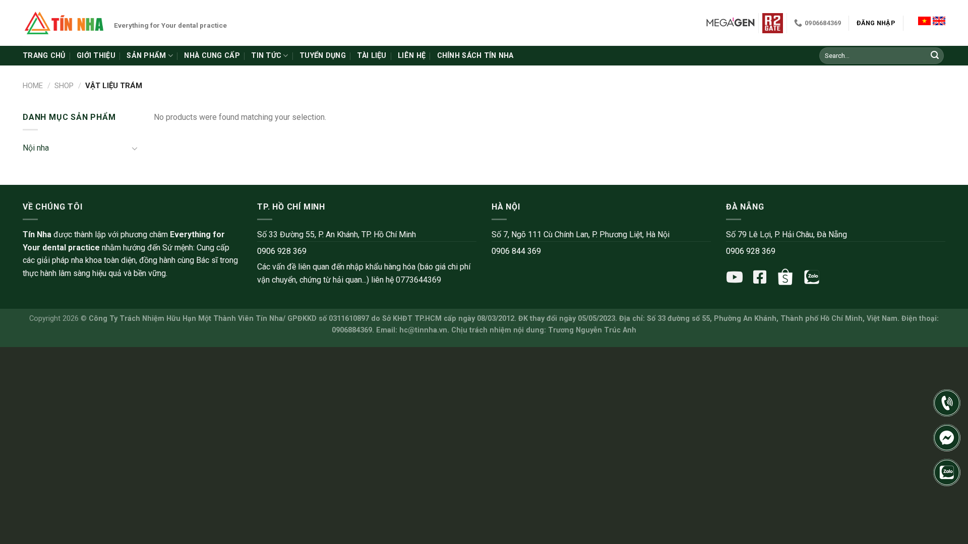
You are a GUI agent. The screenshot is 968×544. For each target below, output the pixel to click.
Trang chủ (44, 55)
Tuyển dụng (322, 55)
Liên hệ (412, 55)
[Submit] (934, 55)
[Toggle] (135, 148)
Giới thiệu (96, 55)
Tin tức (266, 55)
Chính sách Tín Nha (475, 55)
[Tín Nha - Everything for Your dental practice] (64, 23)
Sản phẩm (146, 55)
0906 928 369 (282, 251)
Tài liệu (371, 55)
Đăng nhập (876, 23)
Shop (64, 85)
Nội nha (36, 148)
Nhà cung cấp (211, 55)
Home (33, 85)
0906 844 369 (516, 251)
